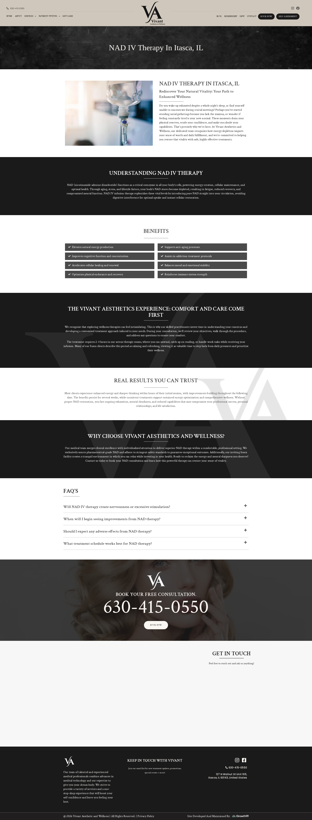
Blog (219, 16)
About (18, 16)
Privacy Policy (145, 816)
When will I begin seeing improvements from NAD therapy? (111, 518)
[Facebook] (297, 8)
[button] (156, 507)
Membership (230, 16)
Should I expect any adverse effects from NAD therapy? (107, 531)
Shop (242, 16)
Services (28, 16)
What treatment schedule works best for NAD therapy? (107, 543)
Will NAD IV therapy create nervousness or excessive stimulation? (116, 506)
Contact (252, 16)
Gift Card (68, 16)
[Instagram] (292, 8)
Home (9, 16)
